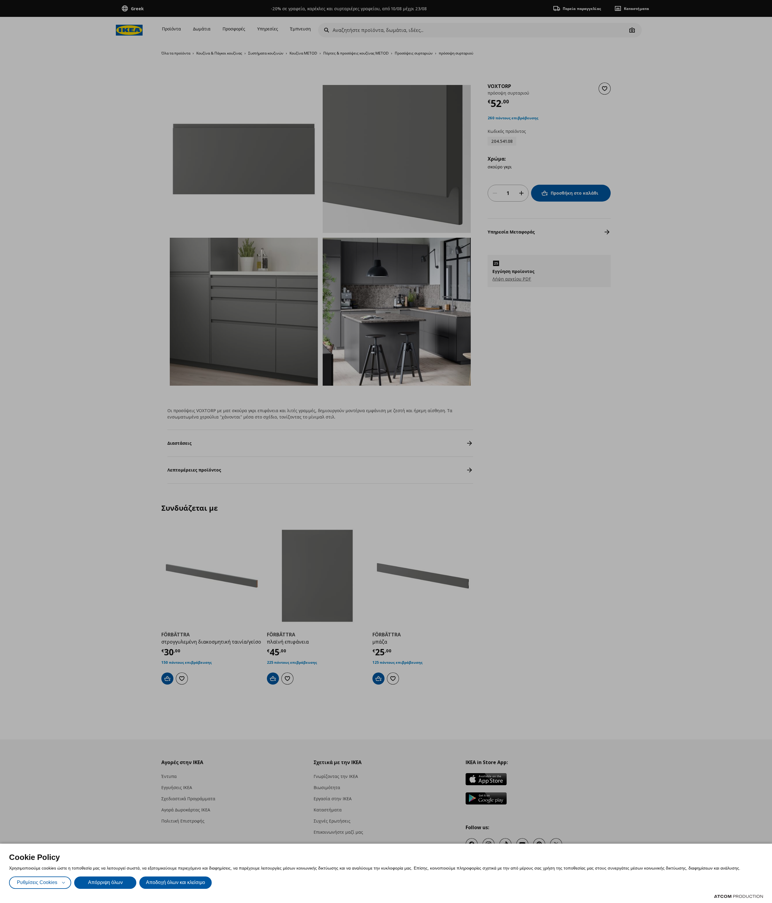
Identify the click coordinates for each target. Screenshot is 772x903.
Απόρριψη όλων (105, 882)
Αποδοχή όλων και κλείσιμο (175, 882)
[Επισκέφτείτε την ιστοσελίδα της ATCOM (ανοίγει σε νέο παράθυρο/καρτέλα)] (738, 896)
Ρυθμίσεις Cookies (37, 882)
